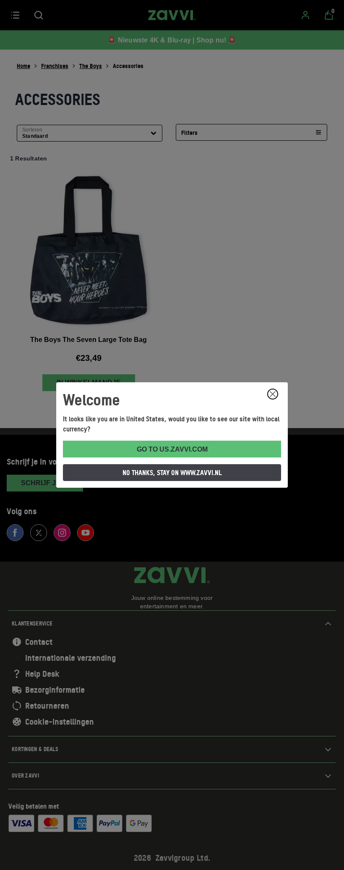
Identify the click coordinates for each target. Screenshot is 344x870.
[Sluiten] (273, 394)
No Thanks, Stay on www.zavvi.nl (172, 472)
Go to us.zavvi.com (172, 449)
